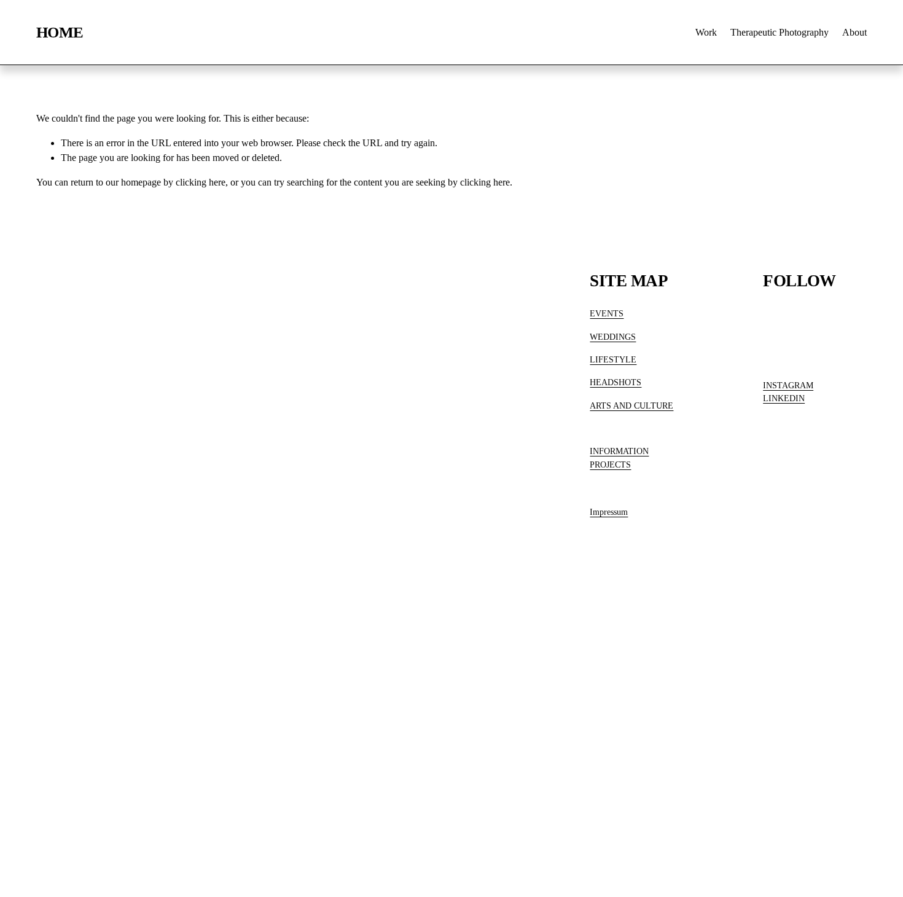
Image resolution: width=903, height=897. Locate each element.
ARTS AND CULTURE (631, 405)
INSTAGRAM (788, 385)
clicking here (200, 182)
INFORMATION (619, 451)
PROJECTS (610, 464)
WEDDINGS (613, 337)
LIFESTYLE (613, 359)
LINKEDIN (784, 398)
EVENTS (607, 313)
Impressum (609, 512)
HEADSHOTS (615, 382)
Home (60, 32)
